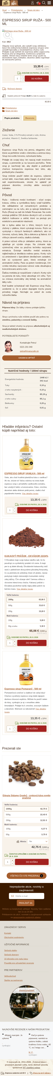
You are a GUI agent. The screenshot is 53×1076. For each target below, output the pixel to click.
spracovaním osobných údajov (26, 917)
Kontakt (7, 933)
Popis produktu (12, 118)
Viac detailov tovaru (30, 494)
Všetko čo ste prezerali (26, 876)
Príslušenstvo (11, 108)
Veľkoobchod (10, 976)
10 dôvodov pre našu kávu (16, 959)
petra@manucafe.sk (29, 351)
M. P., (31, 1052)
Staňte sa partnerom (13, 980)
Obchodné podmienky (14, 937)
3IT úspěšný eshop (31, 1067)
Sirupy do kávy (11, 111)
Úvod (4, 10)
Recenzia (29, 118)
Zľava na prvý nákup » (42, 1073)
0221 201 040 (26, 347)
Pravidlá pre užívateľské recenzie (19, 963)
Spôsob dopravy (11, 954)
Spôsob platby (10, 950)
